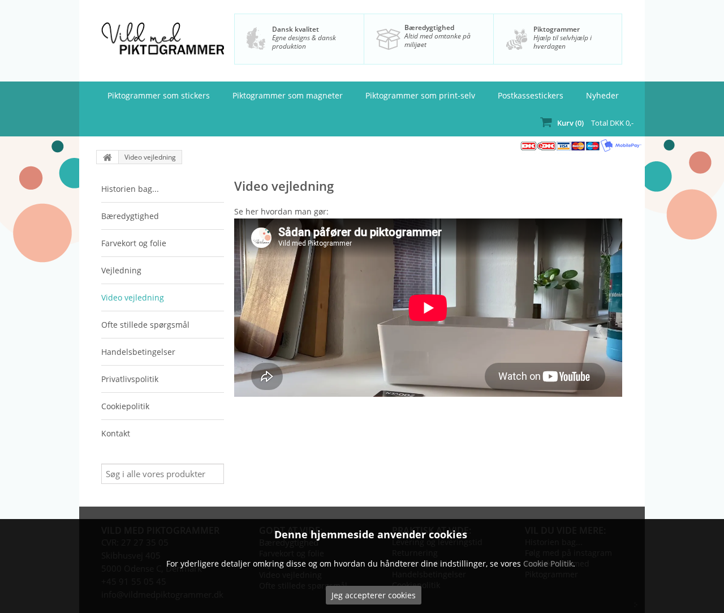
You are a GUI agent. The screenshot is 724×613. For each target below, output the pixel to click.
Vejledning (121, 270)
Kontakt (115, 433)
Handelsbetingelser (138, 351)
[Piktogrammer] (162, 43)
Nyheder (602, 95)
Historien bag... (130, 188)
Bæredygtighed (429, 27)
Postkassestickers (530, 95)
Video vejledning (150, 157)
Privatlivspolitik (129, 379)
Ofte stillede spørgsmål (145, 324)
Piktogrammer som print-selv (420, 95)
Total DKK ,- (595, 123)
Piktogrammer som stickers (158, 95)
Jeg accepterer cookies (373, 595)
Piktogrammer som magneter (287, 95)
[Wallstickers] (107, 157)
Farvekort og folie (133, 243)
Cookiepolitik (125, 406)
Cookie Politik (548, 563)
